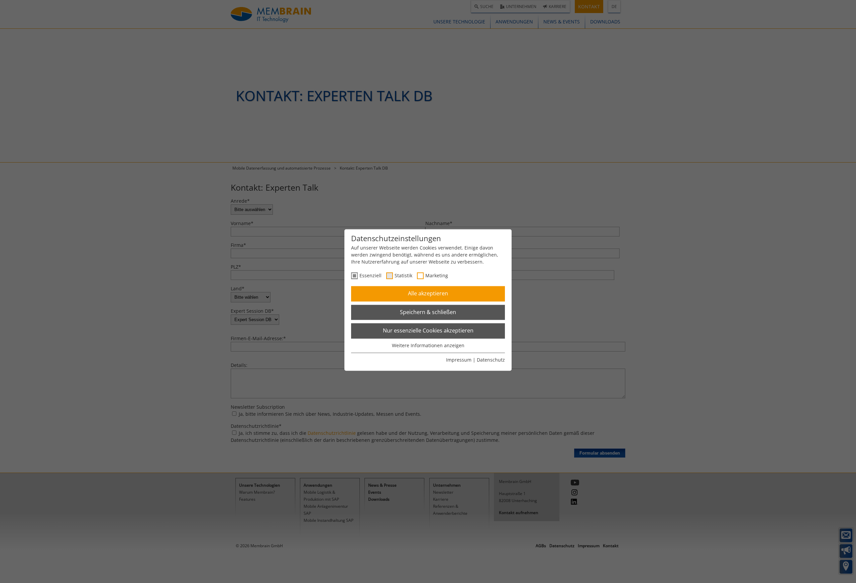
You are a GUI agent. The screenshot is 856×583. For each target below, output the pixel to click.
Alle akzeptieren (428, 293)
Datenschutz (491, 360)
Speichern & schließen (428, 312)
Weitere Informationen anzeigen (428, 345)
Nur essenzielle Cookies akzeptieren (428, 330)
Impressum (458, 360)
